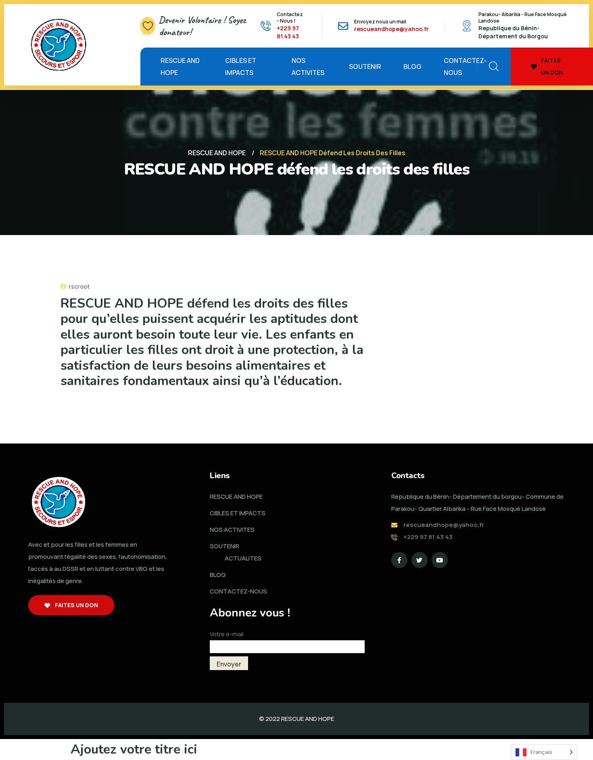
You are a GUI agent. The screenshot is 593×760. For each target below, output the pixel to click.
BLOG (412, 66)
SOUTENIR (365, 66)
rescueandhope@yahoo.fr (391, 29)
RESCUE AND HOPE (180, 66)
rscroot (78, 286)
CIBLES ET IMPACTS (240, 66)
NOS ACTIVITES (308, 66)
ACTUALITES (243, 558)
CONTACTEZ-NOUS (465, 66)
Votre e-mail (227, 634)
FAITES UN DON (552, 66)
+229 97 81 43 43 (288, 32)
